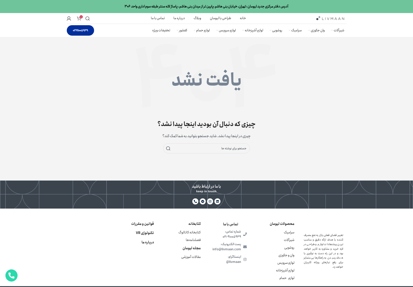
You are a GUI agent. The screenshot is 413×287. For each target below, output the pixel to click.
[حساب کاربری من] (69, 18)
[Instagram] (210, 201)
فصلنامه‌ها (193, 240)
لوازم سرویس (285, 262)
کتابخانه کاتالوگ (189, 232)
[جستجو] (87, 18)
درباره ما (148, 242)
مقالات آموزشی (191, 257)
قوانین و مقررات (142, 224)
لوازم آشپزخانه (285, 270)
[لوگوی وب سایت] (330, 18)
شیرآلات (289, 240)
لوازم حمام (286, 278)
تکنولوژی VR (145, 233)
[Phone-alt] (195, 201)
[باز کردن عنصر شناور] (11, 275)
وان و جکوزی (286, 255)
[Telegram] (203, 201)
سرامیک (289, 232)
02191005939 (80, 30)
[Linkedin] (217, 201)
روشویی (289, 247)
